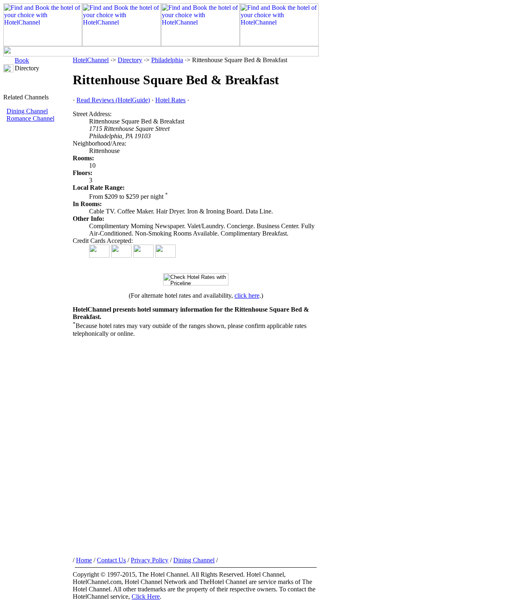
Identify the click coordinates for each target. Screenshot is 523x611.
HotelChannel (91, 59)
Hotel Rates (170, 100)
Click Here (146, 596)
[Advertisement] (38, 259)
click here (247, 295)
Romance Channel (30, 118)
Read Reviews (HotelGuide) (113, 100)
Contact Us (111, 560)
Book (22, 60)
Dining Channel (27, 111)
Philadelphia (167, 59)
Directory (130, 59)
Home (84, 560)
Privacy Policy (149, 560)
